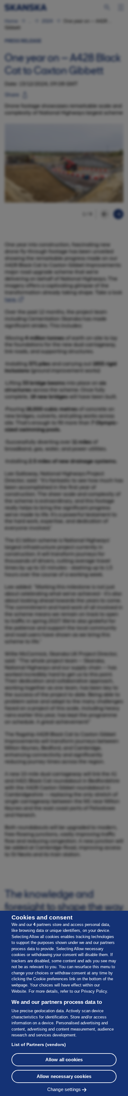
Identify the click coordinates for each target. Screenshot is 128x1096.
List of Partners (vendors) (38, 1044)
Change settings (64, 1089)
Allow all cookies (64, 1059)
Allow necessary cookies (64, 1076)
